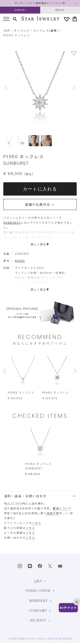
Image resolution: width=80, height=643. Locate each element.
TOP (6, 31)
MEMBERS (38, 601)
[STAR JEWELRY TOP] (40, 19)
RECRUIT (38, 620)
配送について (62, 508)
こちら (36, 523)
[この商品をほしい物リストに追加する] (74, 55)
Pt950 (20, 261)
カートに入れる (40, 188)
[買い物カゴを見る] (75, 18)
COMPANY (38, 611)
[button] (68, 607)
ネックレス (21, 31)
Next (71, 87)
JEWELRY (20, 10)
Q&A (38, 581)
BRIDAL (60, 10)
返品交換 (53, 513)
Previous (8, 87)
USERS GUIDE (37, 591)
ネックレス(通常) (45, 31)
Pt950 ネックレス (21, 392)
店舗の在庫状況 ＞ (40, 204)
